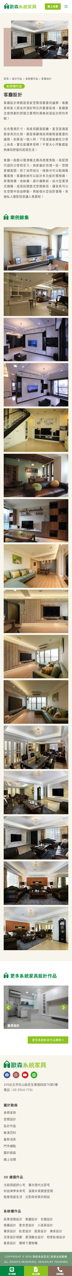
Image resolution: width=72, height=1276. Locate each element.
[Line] (34, 1075)
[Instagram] (16, 1075)
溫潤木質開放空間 (40, 1190)
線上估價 (53, 6)
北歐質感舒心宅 (14, 1184)
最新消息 (10, 1139)
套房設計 (10, 1243)
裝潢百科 (10, 1132)
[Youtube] (25, 1075)
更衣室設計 (27, 1225)
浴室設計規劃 (13, 1237)
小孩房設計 (45, 1225)
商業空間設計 (13, 1219)
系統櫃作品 (31, 78)
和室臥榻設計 (56, 1237)
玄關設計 (47, 1219)
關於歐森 (10, 1152)
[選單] (66, 6)
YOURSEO (61, 1262)
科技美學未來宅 (14, 1190)
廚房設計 (40, 1231)
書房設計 (10, 1231)
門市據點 (10, 1146)
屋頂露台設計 (34, 1237)
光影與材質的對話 (37, 1196)
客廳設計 (31, 1219)
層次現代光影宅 (39, 1184)
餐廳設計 (10, 1225)
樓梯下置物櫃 (28, 1243)
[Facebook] (7, 1075)
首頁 (6, 78)
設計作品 (17, 78)
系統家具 (10, 1112)
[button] (8, 1007)
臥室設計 (25, 1231)
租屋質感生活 (13, 1196)
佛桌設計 (56, 1231)
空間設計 (10, 1119)
